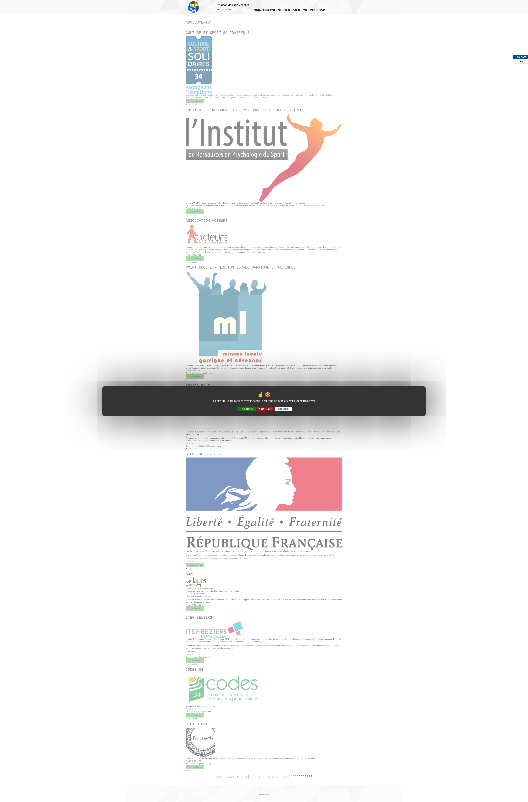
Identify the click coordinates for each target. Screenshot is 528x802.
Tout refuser (266, 408)
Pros (305, 10)
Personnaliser (283, 408)
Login (523, 61)
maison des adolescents (233, 5)
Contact (321, 10)
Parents (296, 10)
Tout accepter (247, 408)
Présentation (269, 10)
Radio (312, 10)
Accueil (257, 10)
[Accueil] (194, 7)
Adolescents (284, 10)
